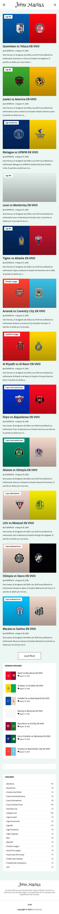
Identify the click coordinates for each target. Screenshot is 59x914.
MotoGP (30, 842)
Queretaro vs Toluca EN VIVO (21, 46)
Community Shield (30, 792)
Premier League (11, 282)
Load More (29, 655)
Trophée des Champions (30, 863)
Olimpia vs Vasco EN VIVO (19, 576)
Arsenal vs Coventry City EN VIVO (24, 311)
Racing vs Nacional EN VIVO (30, 711)
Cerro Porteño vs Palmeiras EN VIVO (34, 736)
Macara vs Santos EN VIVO (19, 629)
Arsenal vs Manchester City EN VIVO (34, 749)
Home (30, 905)
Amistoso (30, 784)
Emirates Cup (30, 809)
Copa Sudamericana (13, 546)
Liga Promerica (30, 830)
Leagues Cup (30, 813)
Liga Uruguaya (30, 834)
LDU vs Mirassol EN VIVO (18, 523)
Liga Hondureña (11, 123)
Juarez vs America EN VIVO (19, 99)
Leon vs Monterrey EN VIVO (20, 205)
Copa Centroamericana (14, 388)
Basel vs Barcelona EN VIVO (30, 673)
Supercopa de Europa (30, 855)
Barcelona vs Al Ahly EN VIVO (31, 723)
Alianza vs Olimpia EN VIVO (20, 470)
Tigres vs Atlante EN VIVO (19, 258)
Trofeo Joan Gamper (30, 859)
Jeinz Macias (37, 909)
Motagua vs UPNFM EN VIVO (20, 152)
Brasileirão (30, 788)
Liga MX (8, 17)
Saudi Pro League (12, 334)
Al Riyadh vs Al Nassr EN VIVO (22, 364)
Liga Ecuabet (30, 817)
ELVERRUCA (9, 51)
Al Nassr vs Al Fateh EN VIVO (30, 685)
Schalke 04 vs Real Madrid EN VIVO (33, 698)
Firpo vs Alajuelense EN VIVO (21, 417)
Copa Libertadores (12, 493)
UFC (30, 867)
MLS (30, 838)
